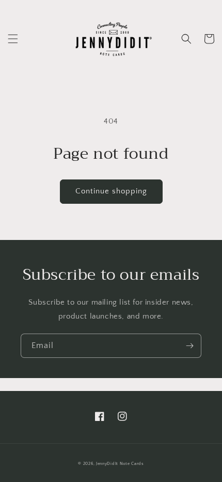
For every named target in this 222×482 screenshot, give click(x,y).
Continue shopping (111, 191)
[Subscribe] (189, 346)
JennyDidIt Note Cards (120, 463)
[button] (13, 38)
